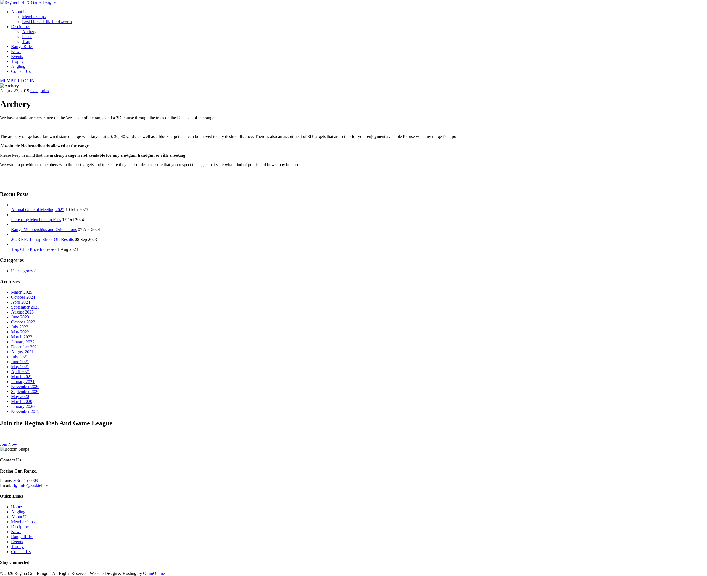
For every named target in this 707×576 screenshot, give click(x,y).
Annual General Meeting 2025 (37, 209)
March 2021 (21, 376)
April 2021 (20, 371)
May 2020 (20, 396)
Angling (18, 66)
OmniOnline (154, 573)
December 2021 (25, 346)
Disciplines (20, 26)
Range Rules (22, 46)
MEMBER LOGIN (17, 80)
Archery (29, 31)
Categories (39, 90)
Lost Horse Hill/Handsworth (47, 21)
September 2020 (25, 391)
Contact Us (21, 71)
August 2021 (22, 351)
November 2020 (25, 386)
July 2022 (19, 327)
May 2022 (20, 332)
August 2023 (22, 312)
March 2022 (21, 337)
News (16, 51)
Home (16, 507)
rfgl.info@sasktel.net (30, 485)
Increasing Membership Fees (36, 219)
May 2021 (20, 366)
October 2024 (23, 297)
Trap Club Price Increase (32, 249)
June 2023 (20, 317)
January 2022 (23, 341)
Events (17, 56)
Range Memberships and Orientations (44, 229)
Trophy (17, 61)
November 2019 (25, 411)
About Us (19, 11)
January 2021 (23, 381)
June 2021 (20, 361)
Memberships (34, 16)
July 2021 (19, 356)
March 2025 (21, 292)
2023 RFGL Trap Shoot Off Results (42, 239)
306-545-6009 (25, 480)
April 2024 (20, 302)
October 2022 (23, 322)
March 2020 (21, 401)
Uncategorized (23, 271)
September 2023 (25, 307)
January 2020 (23, 406)
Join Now (8, 444)
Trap (26, 41)
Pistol (27, 36)
